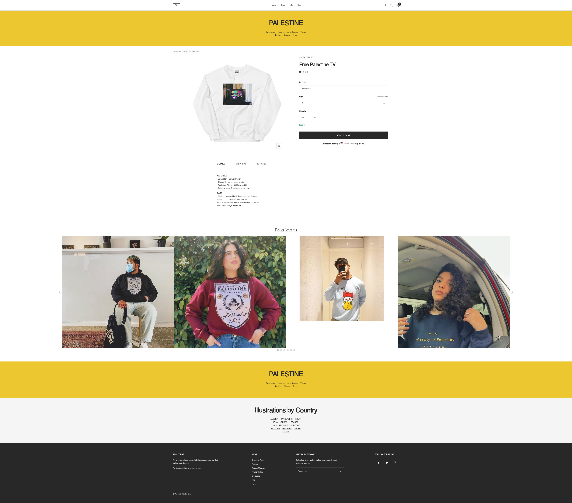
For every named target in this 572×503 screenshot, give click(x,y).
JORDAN (283, 422)
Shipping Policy (258, 460)
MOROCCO (295, 425)
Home (273, 5)
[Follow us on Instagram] (395, 463)
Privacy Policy (257, 472)
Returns (261, 164)
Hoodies (281, 32)
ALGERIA (274, 419)
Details (221, 164)
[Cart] (397, 5)
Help (254, 484)
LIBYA (274, 425)
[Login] (391, 5)
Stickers (287, 35)
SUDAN (297, 428)
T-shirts (303, 32)
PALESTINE (287, 428)
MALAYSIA (283, 425)
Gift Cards (256, 476)
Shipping (241, 164)
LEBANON (294, 422)
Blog (299, 5)
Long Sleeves (292, 32)
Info (291, 5)
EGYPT (298, 419)
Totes (295, 35)
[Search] (385, 5)
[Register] (340, 471)
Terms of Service (258, 468)
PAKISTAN (275, 428)
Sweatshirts (270, 32)
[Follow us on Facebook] (379, 463)
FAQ (253, 480)
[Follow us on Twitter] (387, 463)
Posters (278, 35)
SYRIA (286, 431)
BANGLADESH (287, 419)
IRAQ (275, 422)
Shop (283, 5)
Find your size (382, 97)
